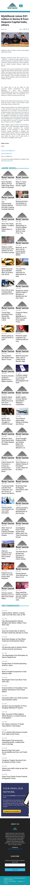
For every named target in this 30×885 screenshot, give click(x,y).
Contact (6, 883)
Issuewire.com (24, 57)
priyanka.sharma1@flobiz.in (8, 150)
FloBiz (25, 101)
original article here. (8, 160)
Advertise (20, 881)
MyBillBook (4, 59)
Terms (5, 881)
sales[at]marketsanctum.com (15, 849)
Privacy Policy (12, 881)
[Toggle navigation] (20, 6)
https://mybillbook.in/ (6, 153)
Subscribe (15, 869)
